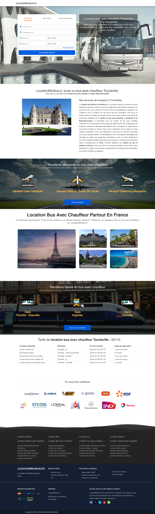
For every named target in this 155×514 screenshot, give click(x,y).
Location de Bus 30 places (119, 450)
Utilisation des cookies (119, 472)
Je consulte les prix (47, 52)
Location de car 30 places (57, 450)
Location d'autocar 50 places (120, 445)
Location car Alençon (55, 448)
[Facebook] (91, 502)
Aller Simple (47, 18)
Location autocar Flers (86, 456)
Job (52, 478)
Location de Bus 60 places (57, 456)
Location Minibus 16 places (26, 456)
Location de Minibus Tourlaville (27, 453)
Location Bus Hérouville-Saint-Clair (91, 450)
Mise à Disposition (65, 18)
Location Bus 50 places (87, 453)
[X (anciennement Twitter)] (95, 503)
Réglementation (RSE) (88, 472)
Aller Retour (28, 18)
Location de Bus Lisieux (118, 448)
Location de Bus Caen (25, 458)
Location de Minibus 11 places (120, 456)
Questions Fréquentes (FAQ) (59, 475)
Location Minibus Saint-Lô (119, 453)
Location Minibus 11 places (88, 448)
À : (51, 38)
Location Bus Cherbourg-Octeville (59, 453)
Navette (77, 202)
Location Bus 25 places (56, 445)
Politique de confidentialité (90, 478)
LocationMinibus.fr (41, 512)
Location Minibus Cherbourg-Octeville (92, 445)
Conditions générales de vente (91, 475)
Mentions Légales (118, 474)
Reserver (77, 328)
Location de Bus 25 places (26, 450)
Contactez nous (55, 472)
